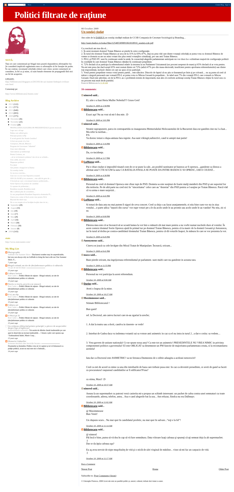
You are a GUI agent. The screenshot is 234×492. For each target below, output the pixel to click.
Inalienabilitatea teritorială (18, 330)
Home (155, 469)
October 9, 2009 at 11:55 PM (98, 265)
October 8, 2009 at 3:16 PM (98, 144)
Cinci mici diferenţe (17, 149)
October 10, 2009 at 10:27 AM (99, 294)
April (13, 220)
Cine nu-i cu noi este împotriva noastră (25, 176)
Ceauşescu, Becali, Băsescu (20, 144)
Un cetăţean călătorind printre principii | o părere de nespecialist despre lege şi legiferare (37, 327)
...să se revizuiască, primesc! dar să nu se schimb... (29, 157)
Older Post (224, 469)
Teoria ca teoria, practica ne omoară (24, 284)
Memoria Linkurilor (17, 341)
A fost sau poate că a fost (19, 141)
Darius (87, 283)
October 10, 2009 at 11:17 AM (99, 458)
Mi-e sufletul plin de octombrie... (22, 192)
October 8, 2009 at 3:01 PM (98, 120)
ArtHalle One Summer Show (19, 254)
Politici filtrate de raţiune (60, 15)
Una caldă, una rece (17, 160)
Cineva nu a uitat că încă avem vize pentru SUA (28, 197)
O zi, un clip (13, 294)
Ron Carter (12, 276)
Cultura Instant (15, 273)
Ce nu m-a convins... (18, 173)
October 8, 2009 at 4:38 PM (98, 175)
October (14, 125)
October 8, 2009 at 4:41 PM (98, 196)
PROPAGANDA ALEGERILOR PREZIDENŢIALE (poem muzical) (35, 128)
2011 (11, 110)
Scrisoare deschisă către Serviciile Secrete (24, 343)
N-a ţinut (13, 165)
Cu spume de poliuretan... (20, 186)
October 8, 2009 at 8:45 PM (98, 237)
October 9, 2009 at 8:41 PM (98, 251)
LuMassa (89, 161)
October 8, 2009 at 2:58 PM (98, 106)
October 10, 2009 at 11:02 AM (99, 402)
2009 (11, 116)
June (13, 214)
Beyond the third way (18, 200)
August (14, 208)
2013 (11, 104)
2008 (11, 231)
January (14, 229)
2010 (11, 113)
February (14, 226)
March (13, 223)
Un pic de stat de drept (17, 268)
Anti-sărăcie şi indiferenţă (20, 152)
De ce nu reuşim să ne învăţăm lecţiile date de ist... (29, 202)
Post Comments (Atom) (105, 475)
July (12, 211)
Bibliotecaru (90, 109)
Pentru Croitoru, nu (17, 154)
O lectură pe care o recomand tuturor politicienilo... (29, 181)
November (15, 122)
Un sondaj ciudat (92, 32)
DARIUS (100, 37)
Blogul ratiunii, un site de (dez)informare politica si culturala (35, 265)
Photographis (14, 252)
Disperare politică (17, 162)
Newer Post (86, 469)
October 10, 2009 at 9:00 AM (98, 280)
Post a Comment (88, 464)
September (15, 205)
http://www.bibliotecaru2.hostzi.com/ (21, 94)
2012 (11, 107)
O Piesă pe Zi (14, 315)
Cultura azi (13, 305)
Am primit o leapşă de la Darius (22, 168)
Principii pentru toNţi (18, 136)
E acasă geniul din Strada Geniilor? (23, 138)
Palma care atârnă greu (19, 133)
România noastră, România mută (22, 189)
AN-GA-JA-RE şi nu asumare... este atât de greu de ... (30, 178)
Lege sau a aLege (17, 130)
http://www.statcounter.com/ (17, 242)
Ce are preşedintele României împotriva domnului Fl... (31, 194)
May (13, 217)
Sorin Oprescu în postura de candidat (24, 184)
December (15, 119)
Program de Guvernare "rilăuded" (23, 146)
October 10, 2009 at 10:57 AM (99, 385)
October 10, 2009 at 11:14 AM (99, 426)
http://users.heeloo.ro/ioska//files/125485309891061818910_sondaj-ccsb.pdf (117, 43)
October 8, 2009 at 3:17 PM (98, 158)
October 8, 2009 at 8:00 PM (98, 216)
